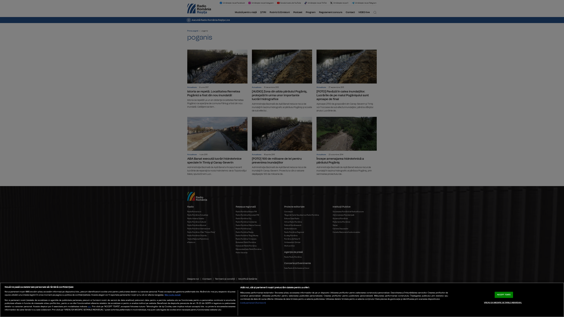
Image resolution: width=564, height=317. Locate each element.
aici (89, 307)
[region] (282, 300)
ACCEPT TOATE (504, 295)
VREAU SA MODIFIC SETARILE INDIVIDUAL (503, 303)
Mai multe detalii (173, 295)
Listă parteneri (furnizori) (253, 303)
